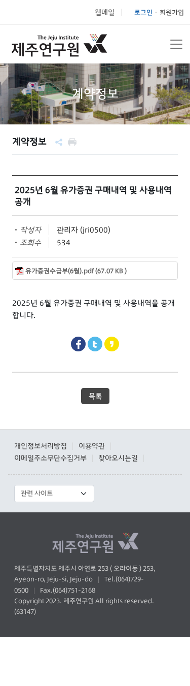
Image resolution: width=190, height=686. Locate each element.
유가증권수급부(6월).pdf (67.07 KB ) (76, 271)
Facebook (78, 344)
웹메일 (105, 12)
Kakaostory (111, 344)
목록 (95, 396)
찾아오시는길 (118, 458)
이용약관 (92, 446)
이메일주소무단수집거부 (50, 458)
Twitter (95, 344)
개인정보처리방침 (40, 446)
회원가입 (172, 12)
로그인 (143, 12)
